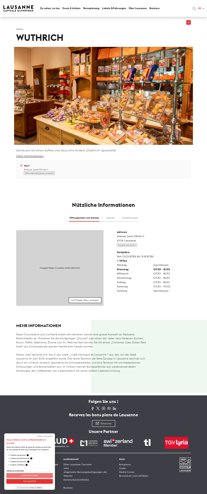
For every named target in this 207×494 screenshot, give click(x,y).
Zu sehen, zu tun (50, 8)
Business (155, 8)
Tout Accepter (29, 481)
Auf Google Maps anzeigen (85, 300)
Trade (122, 468)
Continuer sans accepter (45, 436)
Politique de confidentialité (15, 471)
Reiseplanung (91, 8)
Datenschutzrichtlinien (76, 479)
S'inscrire (106, 423)
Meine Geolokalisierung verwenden (39, 173)
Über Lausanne (138, 8)
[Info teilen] (188, 22)
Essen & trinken (72, 8)
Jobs (66, 468)
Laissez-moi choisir (29, 475)
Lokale (19, 29)
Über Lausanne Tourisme (78, 464)
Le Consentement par (30, 487)
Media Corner (127, 472)
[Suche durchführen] (194, 8)
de (199, 8)
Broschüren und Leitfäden (133, 475)
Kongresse (125, 464)
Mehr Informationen (30, 156)
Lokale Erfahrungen (114, 8)
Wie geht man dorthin (127, 245)
